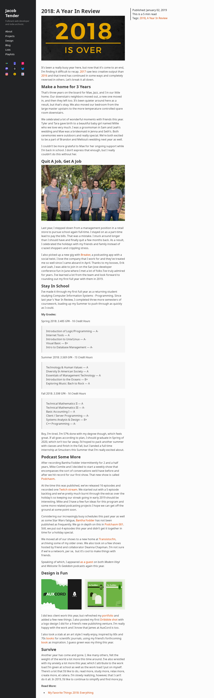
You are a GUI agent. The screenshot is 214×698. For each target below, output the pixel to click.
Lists (8, 49)
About (8, 31)
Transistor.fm (107, 539)
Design (9, 40)
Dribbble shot (109, 619)
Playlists (10, 54)
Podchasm (48, 479)
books (50, 638)
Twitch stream (68, 489)
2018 (143, 18)
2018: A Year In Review (70, 11)
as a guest (86, 562)
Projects (10, 36)
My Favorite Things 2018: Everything (70, 692)
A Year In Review (157, 18)
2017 (83, 71)
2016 (44, 75)
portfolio (107, 615)
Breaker (85, 255)
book (44, 642)
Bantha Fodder (85, 520)
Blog (8, 45)
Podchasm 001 (114, 524)
